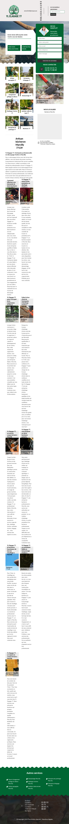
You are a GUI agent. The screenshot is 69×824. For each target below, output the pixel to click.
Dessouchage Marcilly (34, 778)
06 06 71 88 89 (41, 16)
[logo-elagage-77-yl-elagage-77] (13, 11)
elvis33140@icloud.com (30, 11)
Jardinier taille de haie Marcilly (34, 787)
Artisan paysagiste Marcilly (13, 787)
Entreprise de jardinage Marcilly (54, 779)
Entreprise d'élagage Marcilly (53, 784)
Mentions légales (47, 819)
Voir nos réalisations (13, 48)
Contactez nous (26, 48)
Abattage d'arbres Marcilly (33, 782)
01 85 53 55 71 (41, 6)
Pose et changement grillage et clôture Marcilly (14, 781)
